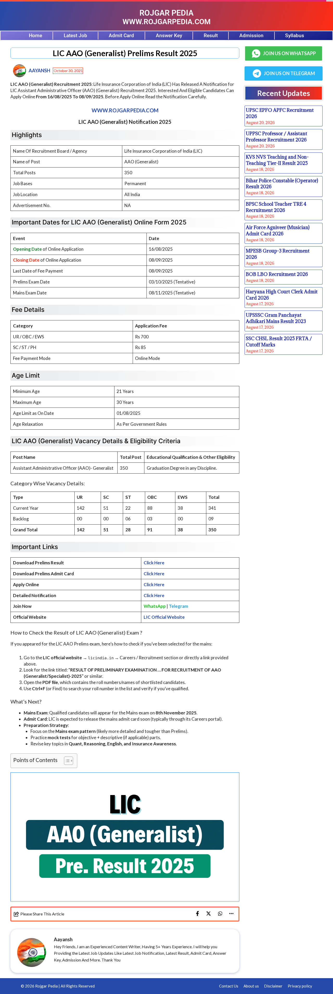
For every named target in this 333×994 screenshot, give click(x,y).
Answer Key (169, 35)
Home (35, 35)
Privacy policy (300, 986)
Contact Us (228, 986)
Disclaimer (273, 986)
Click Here (154, 562)
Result (211, 35)
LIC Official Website (164, 617)
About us (251, 986)
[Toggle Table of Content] (66, 760)
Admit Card (121, 35)
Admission (251, 35)
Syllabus (294, 35)
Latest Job (75, 35)
